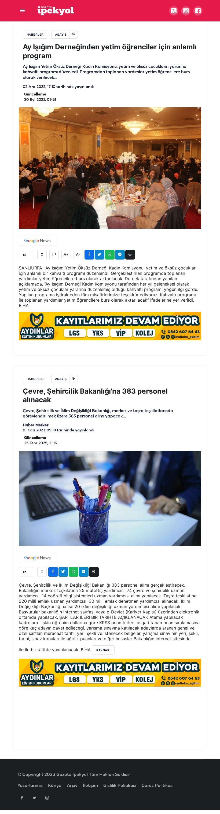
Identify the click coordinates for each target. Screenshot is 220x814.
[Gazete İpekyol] (55, 10)
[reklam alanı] (110, 326)
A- (78, 255)
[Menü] (22, 11)
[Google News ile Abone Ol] (37, 241)
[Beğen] (26, 254)
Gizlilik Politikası (119, 785)
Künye (54, 785)
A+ (66, 255)
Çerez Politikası (157, 785)
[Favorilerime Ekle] (42, 254)
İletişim (90, 785)
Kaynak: (103, 650)
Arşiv (72, 785)
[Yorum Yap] (54, 254)
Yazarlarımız (30, 785)
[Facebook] (21, 797)
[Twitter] (34, 797)
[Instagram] (47, 797)
